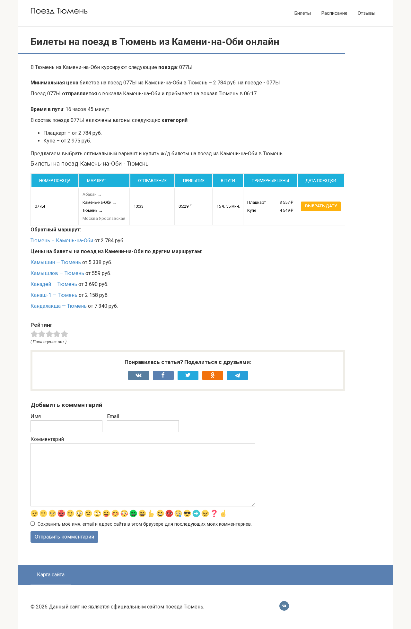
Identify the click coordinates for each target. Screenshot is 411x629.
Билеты (302, 13)
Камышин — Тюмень (56, 262)
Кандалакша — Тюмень (59, 306)
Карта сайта (51, 575)
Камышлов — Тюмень (57, 273)
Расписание (334, 13)
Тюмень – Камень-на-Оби (62, 240)
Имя (36, 416)
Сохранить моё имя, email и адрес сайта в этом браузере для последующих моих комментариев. (145, 524)
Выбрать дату (321, 205)
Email (113, 416)
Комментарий (47, 439)
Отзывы (366, 13)
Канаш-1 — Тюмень (54, 295)
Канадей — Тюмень (54, 284)
